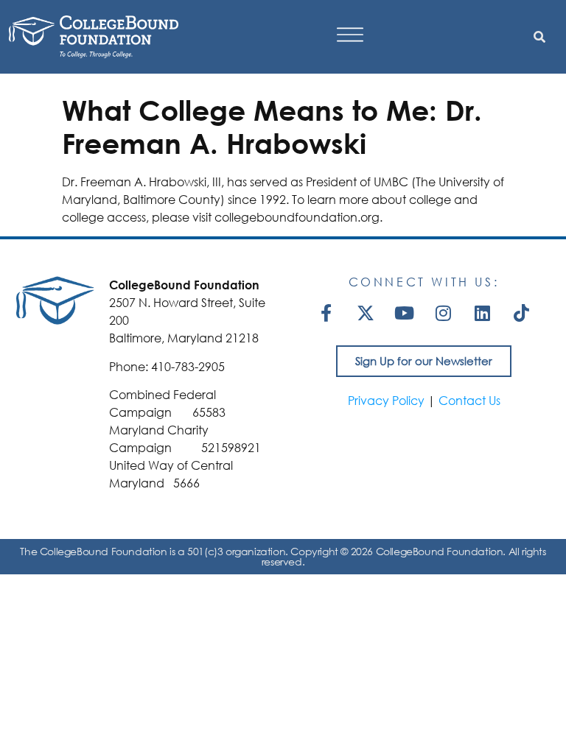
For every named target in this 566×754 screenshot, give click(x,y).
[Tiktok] (521, 313)
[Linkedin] (482, 313)
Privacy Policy (386, 400)
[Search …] (539, 37)
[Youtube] (404, 313)
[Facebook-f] (326, 313)
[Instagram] (443, 313)
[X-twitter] (365, 313)
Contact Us (469, 400)
